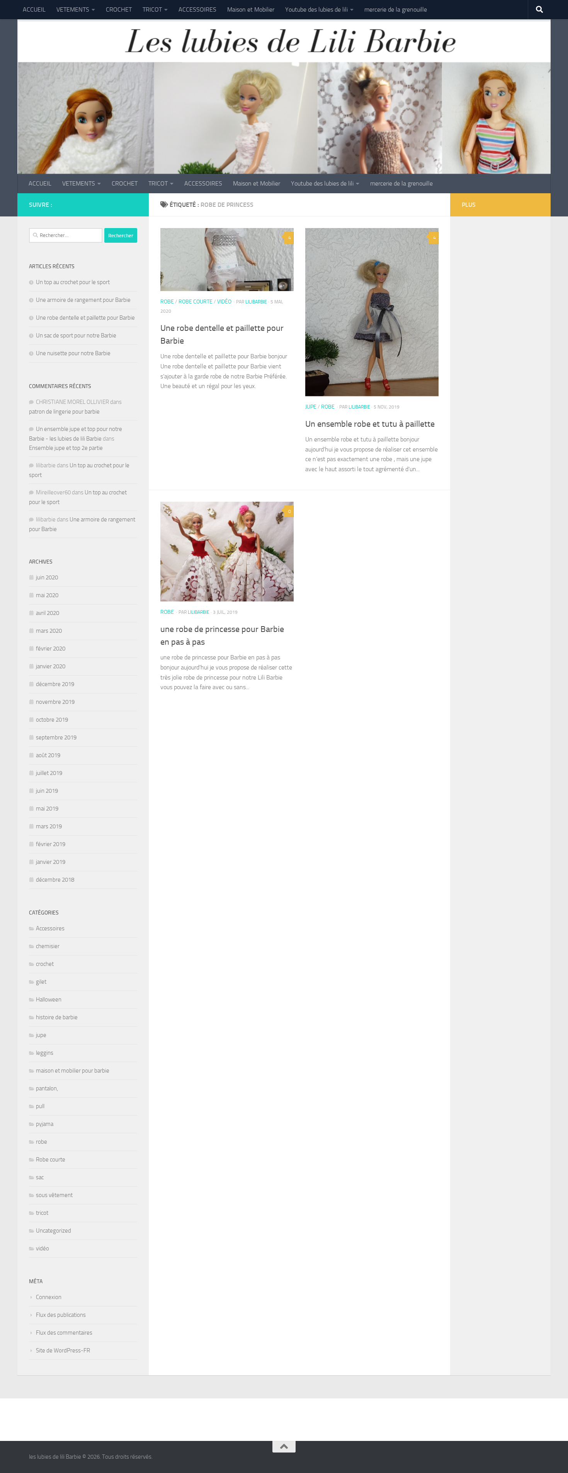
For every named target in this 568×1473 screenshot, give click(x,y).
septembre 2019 (56, 737)
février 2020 (50, 648)
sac (40, 1177)
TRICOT (152, 9)
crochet (45, 963)
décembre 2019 (55, 684)
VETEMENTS (72, 9)
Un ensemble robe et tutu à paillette (370, 424)
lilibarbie (256, 302)
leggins (44, 1052)
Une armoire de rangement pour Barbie (83, 299)
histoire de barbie (57, 1017)
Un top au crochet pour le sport (73, 282)
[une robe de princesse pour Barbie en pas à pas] (227, 551)
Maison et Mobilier (250, 9)
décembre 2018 (55, 879)
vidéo (224, 301)
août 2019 (48, 755)
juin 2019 (47, 790)
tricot (42, 1212)
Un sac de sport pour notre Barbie (76, 335)
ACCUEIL (34, 9)
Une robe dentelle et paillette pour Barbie (85, 317)
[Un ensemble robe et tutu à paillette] (372, 312)
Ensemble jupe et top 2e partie (66, 447)
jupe (310, 407)
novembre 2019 (55, 701)
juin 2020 (47, 577)
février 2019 (50, 844)
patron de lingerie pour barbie (64, 411)
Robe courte (196, 301)
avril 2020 (47, 613)
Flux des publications (61, 1314)
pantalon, (47, 1088)
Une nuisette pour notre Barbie (73, 353)
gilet (41, 981)
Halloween (48, 999)
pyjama (44, 1124)
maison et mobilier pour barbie (72, 1070)
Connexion (48, 1297)
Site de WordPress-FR (63, 1350)
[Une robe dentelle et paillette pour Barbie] (227, 259)
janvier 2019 (50, 861)
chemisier (48, 946)
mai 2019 (47, 808)
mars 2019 (49, 826)
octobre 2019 (52, 719)
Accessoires (50, 928)
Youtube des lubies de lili (316, 9)
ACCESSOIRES (197, 9)
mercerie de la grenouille (395, 9)
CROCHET (119, 9)
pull (40, 1106)
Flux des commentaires (64, 1332)
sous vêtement (54, 1195)
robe (167, 301)
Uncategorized (53, 1230)
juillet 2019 (49, 773)
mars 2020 (49, 630)
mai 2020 (47, 595)
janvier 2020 (50, 666)
